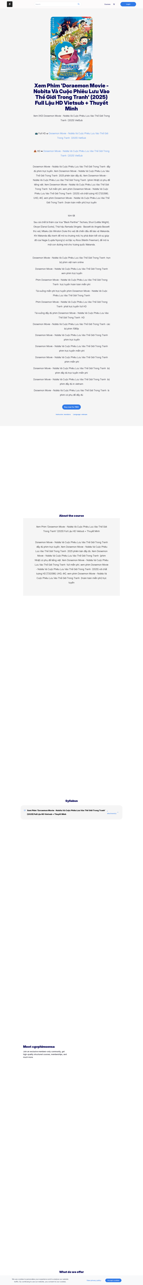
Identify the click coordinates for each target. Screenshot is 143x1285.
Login (128, 4)
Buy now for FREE (71, 407)
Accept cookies (113, 1280)
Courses (107, 4)
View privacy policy (94, 1280)
